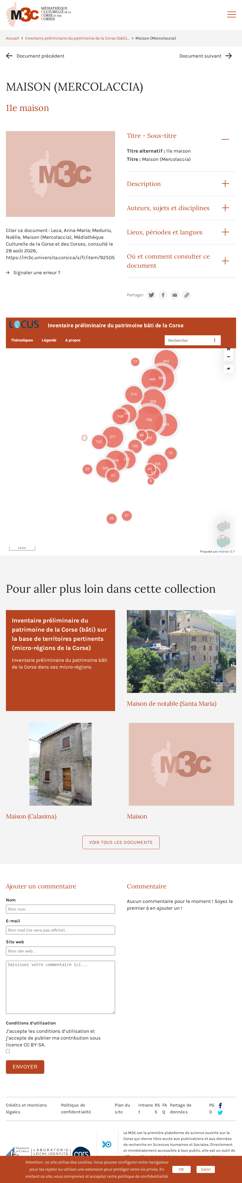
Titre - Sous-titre (151, 136)
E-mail (13, 921)
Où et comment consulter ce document (168, 260)
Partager (135, 295)
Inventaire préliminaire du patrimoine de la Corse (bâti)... (77, 38)
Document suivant (200, 56)
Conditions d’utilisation (31, 1023)
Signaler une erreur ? (36, 272)
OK (181, 1169)
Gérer (206, 1169)
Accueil (12, 38)
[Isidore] (107, 1146)
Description (144, 184)
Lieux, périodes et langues (164, 232)
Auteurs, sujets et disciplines (168, 208)
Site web (15, 942)
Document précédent (40, 56)
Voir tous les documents (121, 842)
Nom (11, 900)
